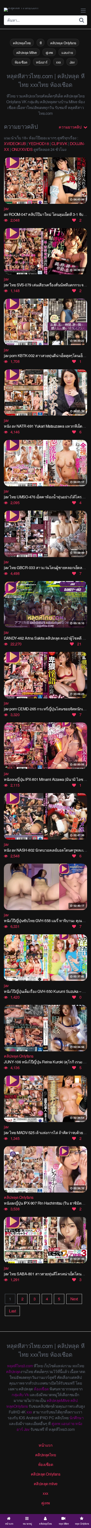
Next (74, 1299)
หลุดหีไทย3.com (20, 1365)
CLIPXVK (59, 143)
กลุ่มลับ (18, 1394)
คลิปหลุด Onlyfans (63, 42)
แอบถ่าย (67, 52)
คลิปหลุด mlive (46, 1483)
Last (12, 1311)
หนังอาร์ (41, 62)
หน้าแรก (45, 1445)
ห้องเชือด (21, 62)
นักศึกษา (76, 1417)
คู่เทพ (49, 52)
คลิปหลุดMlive (58, 1400)
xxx (58, 62)
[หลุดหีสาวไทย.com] (21, 10)
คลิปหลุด (13, 1371)
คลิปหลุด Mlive (26, 52)
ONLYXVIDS (22, 149)
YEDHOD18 (38, 143)
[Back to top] (82, 1505)
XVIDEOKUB (15, 143)
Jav (72, 62)
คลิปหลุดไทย (22, 42)
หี (41, 42)
